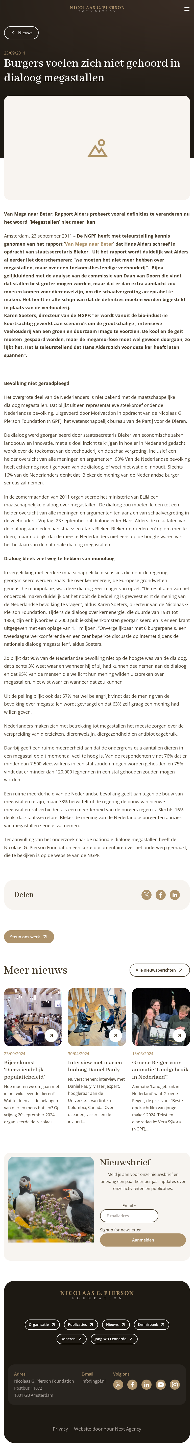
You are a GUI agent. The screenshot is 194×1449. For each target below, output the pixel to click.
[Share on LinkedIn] (175, 895)
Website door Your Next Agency (107, 1429)
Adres (20, 1374)
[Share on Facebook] (161, 895)
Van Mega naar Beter (89, 244)
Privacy (60, 1429)
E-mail (87, 1374)
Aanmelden (143, 1240)
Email (129, 1205)
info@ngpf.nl (94, 1381)
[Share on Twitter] (146, 895)
